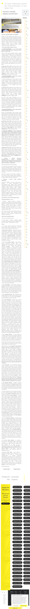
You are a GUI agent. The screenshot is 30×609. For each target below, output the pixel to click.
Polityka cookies (20, 603)
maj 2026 (25, 28)
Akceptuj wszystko (23, 605)
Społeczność (12, 594)
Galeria (6, 5)
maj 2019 (25, 244)
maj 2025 (25, 58)
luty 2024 (25, 97)
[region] (19, 600)
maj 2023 (25, 120)
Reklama (11, 8)
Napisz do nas (25, 593)
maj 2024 (25, 90)
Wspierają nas (7, 8)
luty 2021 (25, 189)
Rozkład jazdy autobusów (16, 3)
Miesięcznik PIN (24, 3)
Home (6, 3)
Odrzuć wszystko (16, 605)
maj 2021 (25, 182)
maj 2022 (25, 152)
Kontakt (25, 5)
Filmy (16, 594)
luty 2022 (25, 159)
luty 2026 (25, 35)
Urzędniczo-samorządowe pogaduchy (14, 5)
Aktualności (9, 3)
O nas (22, 5)
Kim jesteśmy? (21, 593)
